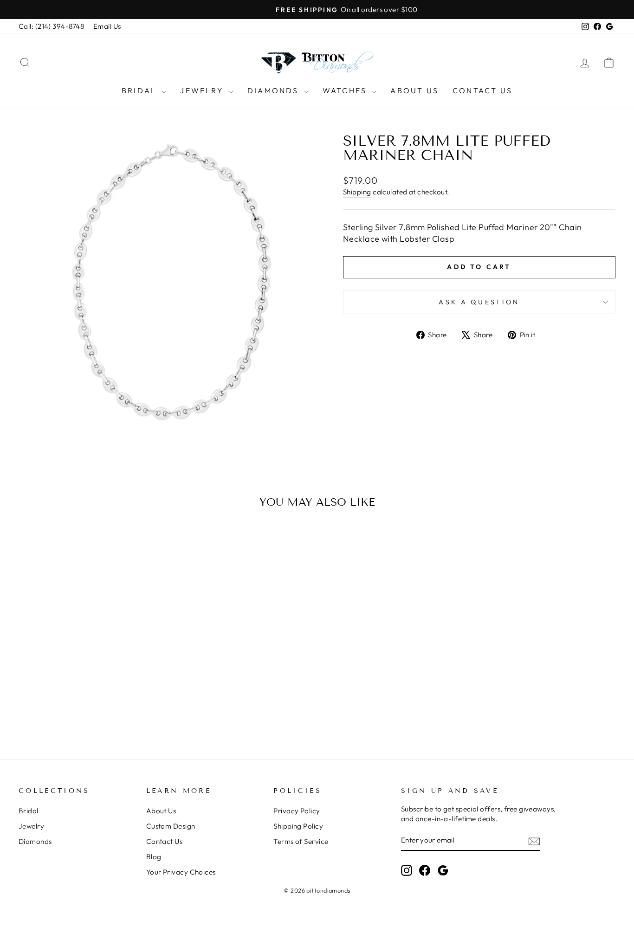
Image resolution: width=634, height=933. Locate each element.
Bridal (140, 90)
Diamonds (274, 90)
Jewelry (203, 90)
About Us (414, 90)
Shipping (357, 191)
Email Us (107, 26)
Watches (346, 90)
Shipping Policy (298, 826)
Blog (154, 856)
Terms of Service (300, 841)
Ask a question (479, 302)
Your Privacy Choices (181, 872)
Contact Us (482, 90)
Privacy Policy (296, 810)
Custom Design (170, 826)
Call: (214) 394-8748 (51, 26)
